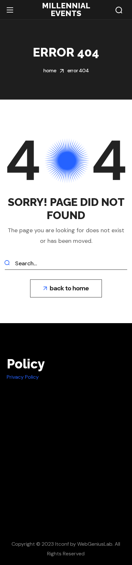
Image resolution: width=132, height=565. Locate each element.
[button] (118, 10)
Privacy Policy (23, 377)
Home (49, 70)
